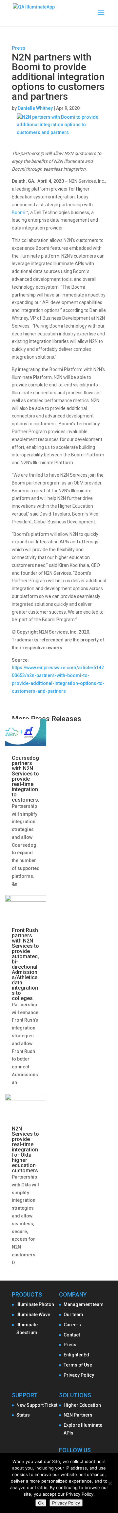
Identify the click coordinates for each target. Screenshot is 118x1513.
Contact (72, 1334)
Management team (84, 1304)
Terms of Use (78, 1365)
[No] (110, 1483)
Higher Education (82, 1405)
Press (18, 48)
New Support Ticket (36, 1405)
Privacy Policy (79, 1375)
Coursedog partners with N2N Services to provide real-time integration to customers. (25, 779)
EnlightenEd (76, 1354)
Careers (72, 1324)
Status (23, 1415)
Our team (73, 1314)
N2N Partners (78, 1415)
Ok (41, 1502)
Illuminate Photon (35, 1304)
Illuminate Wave (33, 1314)
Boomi (18, 212)
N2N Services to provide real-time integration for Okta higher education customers (25, 1150)
